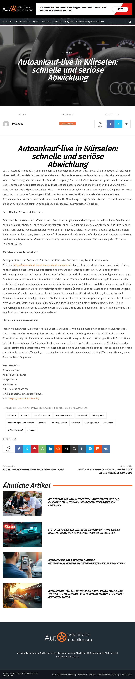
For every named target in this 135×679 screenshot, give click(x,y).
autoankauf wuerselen (42, 415)
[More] (126, 124)
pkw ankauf (76, 423)
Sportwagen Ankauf (92, 423)
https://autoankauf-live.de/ (24, 398)
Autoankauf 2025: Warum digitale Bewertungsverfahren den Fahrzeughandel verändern (86, 562)
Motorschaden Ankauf (59, 423)
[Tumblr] (82, 449)
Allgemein (67, 123)
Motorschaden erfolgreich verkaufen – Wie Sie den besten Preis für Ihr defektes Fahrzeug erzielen (84, 531)
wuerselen (31, 430)
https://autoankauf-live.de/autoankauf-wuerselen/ (41, 265)
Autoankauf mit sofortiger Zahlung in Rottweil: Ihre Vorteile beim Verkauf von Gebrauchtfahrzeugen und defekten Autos (85, 594)
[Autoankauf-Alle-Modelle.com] (67, 638)
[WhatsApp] (42, 449)
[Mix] (98, 449)
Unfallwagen (108, 423)
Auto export (12, 415)
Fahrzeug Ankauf (98, 415)
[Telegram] (90, 449)
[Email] (66, 449)
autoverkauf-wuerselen (63, 415)
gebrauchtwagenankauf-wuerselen (21, 423)
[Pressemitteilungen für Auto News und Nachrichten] (17, 9)
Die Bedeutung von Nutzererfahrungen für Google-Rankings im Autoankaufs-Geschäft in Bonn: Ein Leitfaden (84, 502)
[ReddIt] (58, 449)
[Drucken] (74, 449)
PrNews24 (17, 124)
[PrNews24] (7, 124)
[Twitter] (118, 124)
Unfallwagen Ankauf (15, 430)
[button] (129, 22)
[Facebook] (110, 124)
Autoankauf (25, 415)
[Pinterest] (34, 449)
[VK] (106, 449)
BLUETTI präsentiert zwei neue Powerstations (33, 469)
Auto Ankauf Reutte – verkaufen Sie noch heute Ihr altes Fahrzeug (105, 471)
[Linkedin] (50, 449)
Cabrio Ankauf (82, 415)
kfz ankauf (42, 423)
